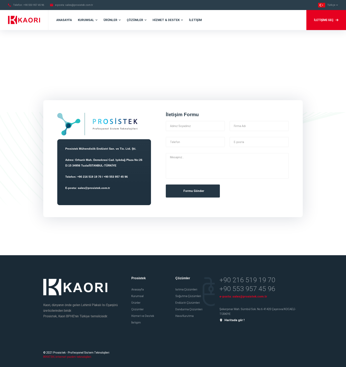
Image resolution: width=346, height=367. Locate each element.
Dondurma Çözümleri (188, 309)
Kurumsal (137, 296)
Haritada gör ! (234, 320)
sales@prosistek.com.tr (79, 4)
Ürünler (136, 302)
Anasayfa (137, 289)
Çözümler (137, 309)
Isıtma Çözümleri (186, 289)
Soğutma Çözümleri (188, 296)
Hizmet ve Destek (142, 316)
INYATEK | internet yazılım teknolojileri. (67, 356)
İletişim (136, 322)
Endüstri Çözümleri (187, 302)
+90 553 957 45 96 (33, 4)
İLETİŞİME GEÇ (324, 20)
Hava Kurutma (184, 316)
